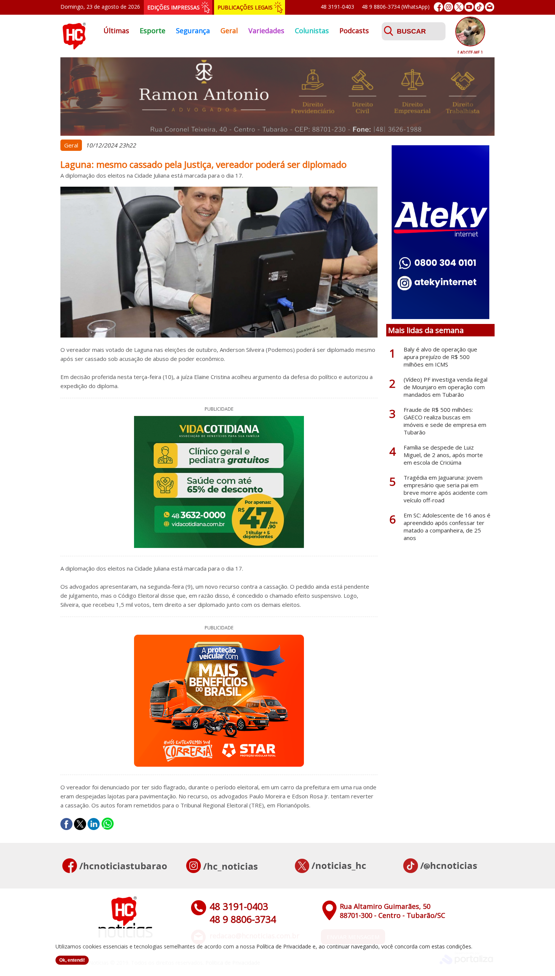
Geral (229, 30)
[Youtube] (469, 7)
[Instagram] (449, 7)
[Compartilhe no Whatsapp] (107, 824)
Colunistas (312, 30)
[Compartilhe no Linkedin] (94, 824)
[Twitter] (459, 7)
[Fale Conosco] (489, 7)
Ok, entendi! (72, 960)
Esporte (152, 30)
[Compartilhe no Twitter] (80, 824)
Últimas (116, 30)
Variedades (266, 30)
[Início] (74, 47)
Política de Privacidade (283, 946)
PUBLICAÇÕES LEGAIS (245, 7)
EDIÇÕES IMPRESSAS (173, 7)
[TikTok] (479, 7)
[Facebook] (438, 7)
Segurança (193, 30)
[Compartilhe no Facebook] (66, 824)
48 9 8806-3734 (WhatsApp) (396, 6)
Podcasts (354, 30)
